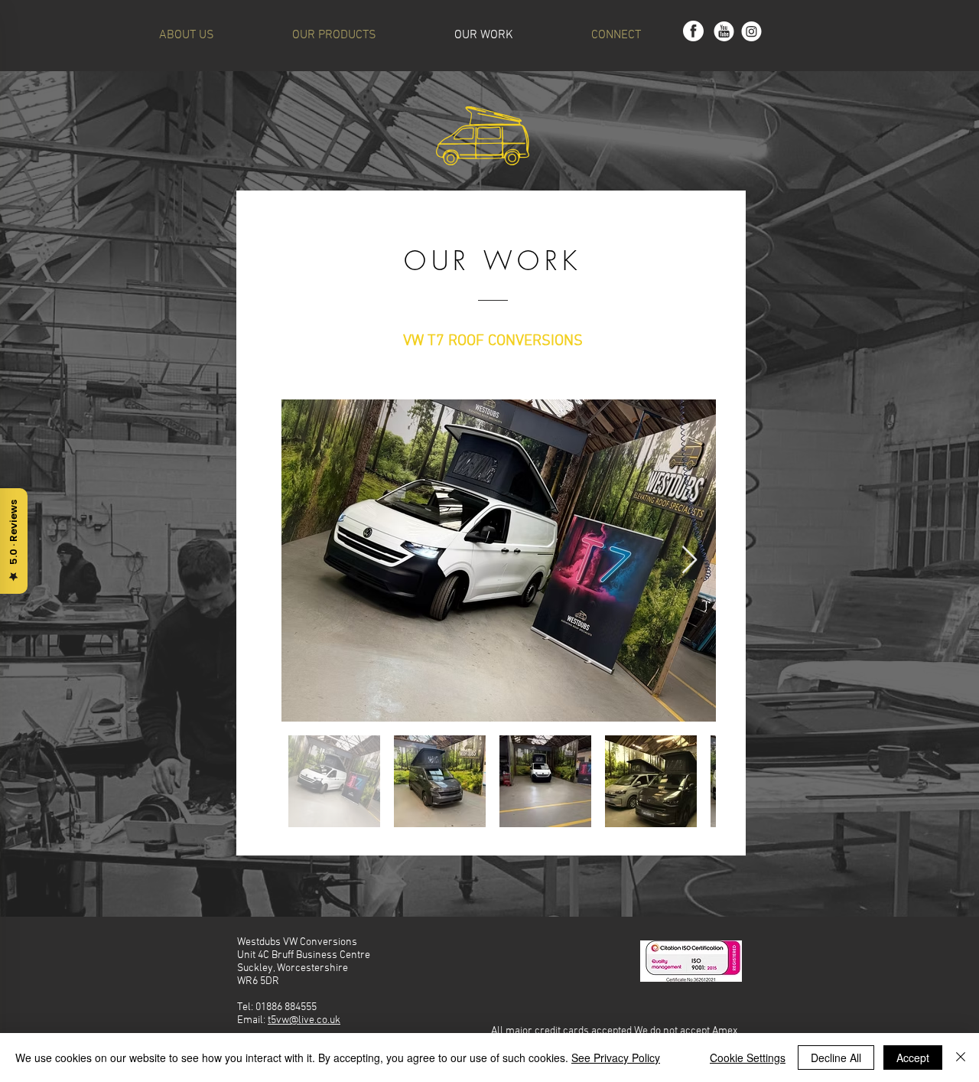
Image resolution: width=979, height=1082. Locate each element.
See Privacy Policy (615, 1057)
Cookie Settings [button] (747, 1057)
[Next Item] (689, 560)
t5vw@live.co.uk (304, 1020)
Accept (912, 1057)
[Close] (960, 1057)
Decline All (836, 1057)
